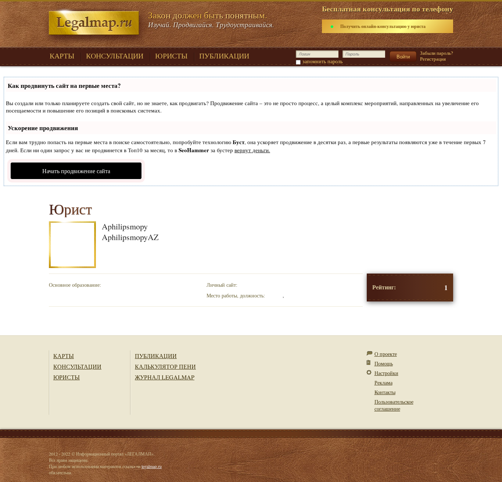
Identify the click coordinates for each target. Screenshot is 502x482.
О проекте (385, 353)
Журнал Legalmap (164, 377)
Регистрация (433, 59)
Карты (63, 356)
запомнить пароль (322, 61)
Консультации (77, 366)
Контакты (384, 392)
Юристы (66, 377)
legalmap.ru (151, 466)
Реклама (383, 382)
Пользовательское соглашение (393, 405)
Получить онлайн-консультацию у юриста (383, 26)
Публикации (156, 356)
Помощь (383, 363)
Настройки (386, 372)
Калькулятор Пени (165, 366)
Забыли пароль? (436, 53)
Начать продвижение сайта (76, 171)
